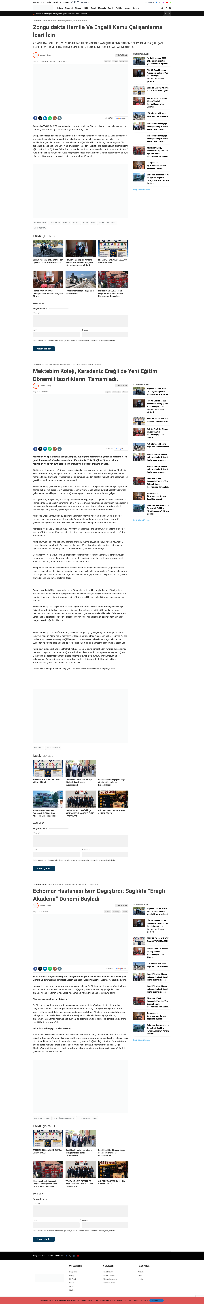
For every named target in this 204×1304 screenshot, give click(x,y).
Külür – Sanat (90, 8)
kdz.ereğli (112, 223)
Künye (140, 1275)
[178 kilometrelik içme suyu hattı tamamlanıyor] (81, 279)
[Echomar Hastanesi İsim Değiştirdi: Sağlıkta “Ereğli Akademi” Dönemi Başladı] (139, 181)
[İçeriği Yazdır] (59, 118)
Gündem (78, 8)
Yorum (37, 313)
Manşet (107, 61)
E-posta (85, 330)
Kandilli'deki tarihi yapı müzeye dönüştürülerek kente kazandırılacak (61, 14)
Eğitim (108, 392)
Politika (119, 8)
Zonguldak (124, 61)
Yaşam (115, 61)
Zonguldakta (40, 228)
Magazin (102, 8)
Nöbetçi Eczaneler (110, 1279)
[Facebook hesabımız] (156, 2)
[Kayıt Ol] (162, 8)
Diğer (135, 8)
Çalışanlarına (40, 223)
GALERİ (39, 2)
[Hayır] (201, 1300)
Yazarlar (141, 1272)
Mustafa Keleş (45, 55)
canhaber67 (55, 223)
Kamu (102, 223)
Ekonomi (69, 8)
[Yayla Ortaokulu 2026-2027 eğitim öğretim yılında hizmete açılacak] (48, 248)
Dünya (60, 8)
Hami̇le (76, 223)
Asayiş (127, 8)
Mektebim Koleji (54, 748)
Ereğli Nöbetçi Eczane (141, 190)
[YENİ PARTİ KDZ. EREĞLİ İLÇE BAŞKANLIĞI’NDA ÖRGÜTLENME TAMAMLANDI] (81, 799)
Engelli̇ (67, 223)
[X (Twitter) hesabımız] (160, 2)
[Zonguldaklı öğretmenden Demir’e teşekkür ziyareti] (139, 169)
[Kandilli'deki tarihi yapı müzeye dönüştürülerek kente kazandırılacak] (139, 130)
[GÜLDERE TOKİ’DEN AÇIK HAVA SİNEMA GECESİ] (113, 799)
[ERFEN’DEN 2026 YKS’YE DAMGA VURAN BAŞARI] (113, 248)
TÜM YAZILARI (121, 55)
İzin (93, 223)
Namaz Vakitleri (109, 1275)
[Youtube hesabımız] (167, 2)
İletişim (140, 1279)
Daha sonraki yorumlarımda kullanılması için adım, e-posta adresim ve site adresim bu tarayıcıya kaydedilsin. (74, 340)
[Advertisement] (151, 228)
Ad (35, 330)
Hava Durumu (108, 1272)
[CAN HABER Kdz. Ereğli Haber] (43, 10)
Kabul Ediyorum (156, 1300)
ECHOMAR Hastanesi (42, 1118)
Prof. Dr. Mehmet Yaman (88, 1118)
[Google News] (121, 118)
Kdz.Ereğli (116, 392)
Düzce (71, 1286)
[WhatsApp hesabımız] (170, 2)
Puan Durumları (109, 1283)
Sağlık (110, 8)
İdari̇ (86, 223)
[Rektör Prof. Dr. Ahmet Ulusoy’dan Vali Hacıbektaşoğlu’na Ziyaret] (48, 279)
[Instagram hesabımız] (163, 2)
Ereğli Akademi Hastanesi (64, 1118)
